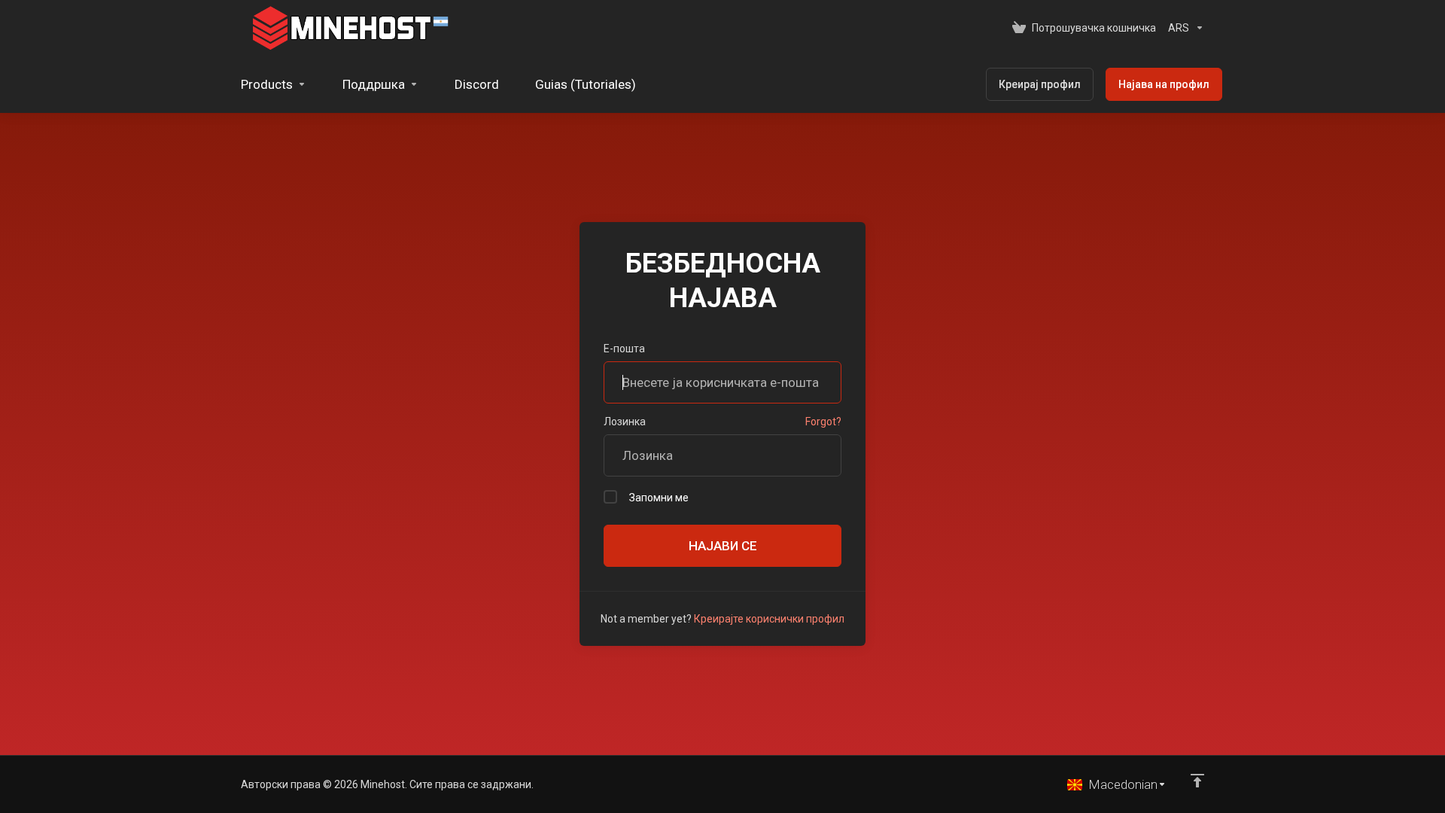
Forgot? (823, 422)
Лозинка (625, 422)
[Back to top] (1197, 780)
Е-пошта (624, 349)
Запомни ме (659, 498)
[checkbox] (610, 497)
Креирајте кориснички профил (769, 619)
